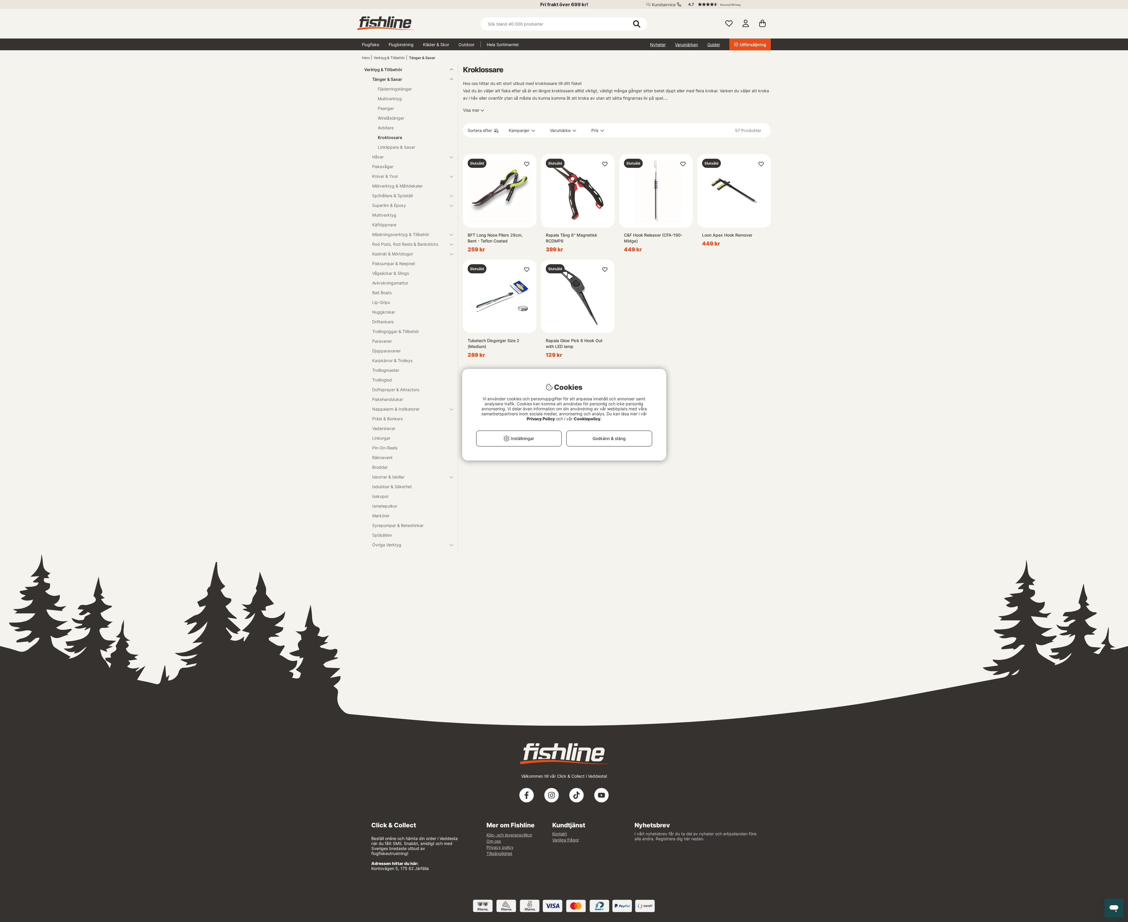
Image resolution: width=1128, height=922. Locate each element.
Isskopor (380, 496)
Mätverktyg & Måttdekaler (397, 185)
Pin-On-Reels (384, 447)
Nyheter (658, 44)
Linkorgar (381, 438)
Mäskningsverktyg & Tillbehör (400, 234)
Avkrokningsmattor (390, 282)
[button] (727, 4)
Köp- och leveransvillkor (509, 834)
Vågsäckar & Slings (390, 273)
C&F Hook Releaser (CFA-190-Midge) (653, 237)
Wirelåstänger (391, 118)
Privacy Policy (541, 418)
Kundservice (664, 4)
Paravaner (382, 341)
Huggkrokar (383, 311)
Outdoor (466, 44)
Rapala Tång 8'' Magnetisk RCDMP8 (571, 237)
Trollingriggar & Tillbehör (395, 331)
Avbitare (386, 127)
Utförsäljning (753, 44)
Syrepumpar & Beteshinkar (398, 525)
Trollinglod (382, 379)
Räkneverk (382, 457)
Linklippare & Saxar (396, 147)
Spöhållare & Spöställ (392, 195)
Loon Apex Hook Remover (727, 234)
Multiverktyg (390, 98)
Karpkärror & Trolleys (392, 360)
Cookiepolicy (587, 418)
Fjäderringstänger (395, 88)
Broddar (380, 467)
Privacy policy (499, 847)
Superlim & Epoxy (389, 205)
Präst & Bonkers (387, 418)
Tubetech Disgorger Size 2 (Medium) (493, 343)
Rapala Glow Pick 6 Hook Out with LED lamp (574, 343)
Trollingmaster (385, 370)
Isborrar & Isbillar (388, 476)
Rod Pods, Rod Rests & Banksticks (405, 244)
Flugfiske (370, 44)
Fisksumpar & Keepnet (393, 263)
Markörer (381, 515)
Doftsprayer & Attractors (395, 389)
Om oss (493, 841)
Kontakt (559, 833)
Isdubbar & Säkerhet (392, 486)
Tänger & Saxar (422, 58)
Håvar (378, 156)
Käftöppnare (384, 224)
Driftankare (383, 321)
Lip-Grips (381, 302)
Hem (366, 58)
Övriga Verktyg (386, 544)
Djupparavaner (386, 350)
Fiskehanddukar (387, 399)
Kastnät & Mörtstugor (392, 253)
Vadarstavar (383, 428)
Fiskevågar (382, 166)
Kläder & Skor (436, 44)
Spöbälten (382, 535)
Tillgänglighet (499, 853)
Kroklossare (390, 137)
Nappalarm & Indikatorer (395, 408)
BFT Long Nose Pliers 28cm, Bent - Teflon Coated (495, 237)
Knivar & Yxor (385, 176)
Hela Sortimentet (503, 44)
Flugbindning (401, 44)
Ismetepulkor (384, 505)
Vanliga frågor (565, 839)
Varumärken (686, 44)
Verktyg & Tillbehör (389, 58)
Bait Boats (382, 292)
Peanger (386, 108)
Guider (713, 44)
